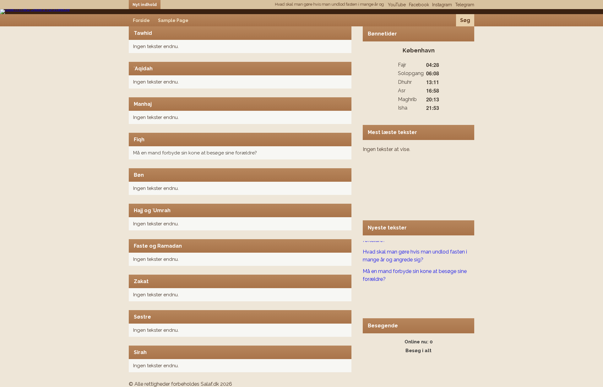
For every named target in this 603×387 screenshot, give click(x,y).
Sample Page (173, 20)
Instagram (442, 4)
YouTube (397, 4)
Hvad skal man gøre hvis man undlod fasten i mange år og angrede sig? (336, 4)
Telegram (464, 4)
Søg (465, 20)
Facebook (419, 4)
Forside (141, 20)
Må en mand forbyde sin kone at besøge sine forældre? (195, 153)
